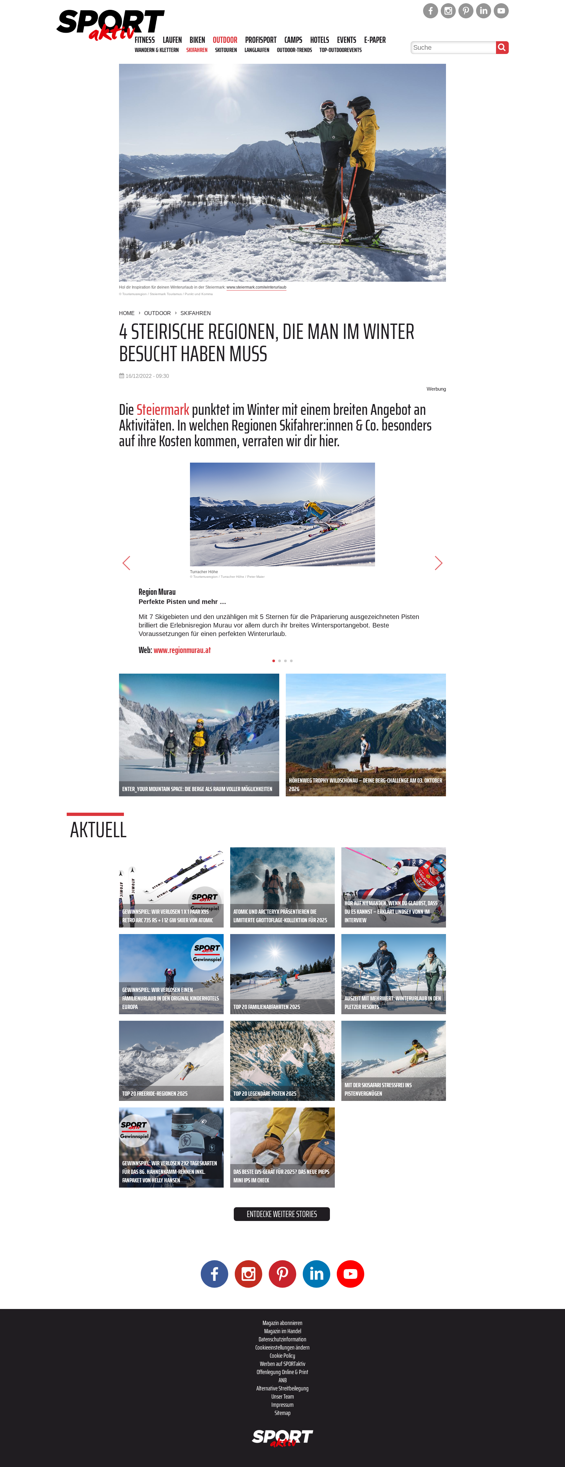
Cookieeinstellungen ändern (282, 1347)
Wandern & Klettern (157, 49)
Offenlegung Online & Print (282, 1372)
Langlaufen (257, 49)
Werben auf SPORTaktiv (282, 1363)
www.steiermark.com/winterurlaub (256, 287)
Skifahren (197, 49)
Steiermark (163, 409)
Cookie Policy (282, 1355)
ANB (283, 1380)
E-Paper (375, 39)
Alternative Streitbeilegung (282, 1388)
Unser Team (282, 1396)
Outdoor (225, 39)
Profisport (261, 39)
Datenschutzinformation (282, 1339)
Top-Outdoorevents (340, 49)
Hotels (319, 39)
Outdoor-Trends (294, 49)
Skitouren (226, 49)
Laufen (172, 39)
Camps (293, 39)
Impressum (282, 1404)
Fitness (145, 39)
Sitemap (283, 1412)
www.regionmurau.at (182, 650)
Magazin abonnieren (282, 1322)
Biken (197, 39)
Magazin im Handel (282, 1331)
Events (346, 39)
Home (127, 313)
